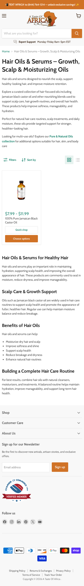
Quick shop (21, 229)
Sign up (60, 467)
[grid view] (69, 160)
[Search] (76, 33)
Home (6, 51)
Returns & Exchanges (41, 570)
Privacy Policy (63, 570)
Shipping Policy (17, 570)
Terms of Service (31, 574)
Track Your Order (53, 574)
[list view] (77, 160)
